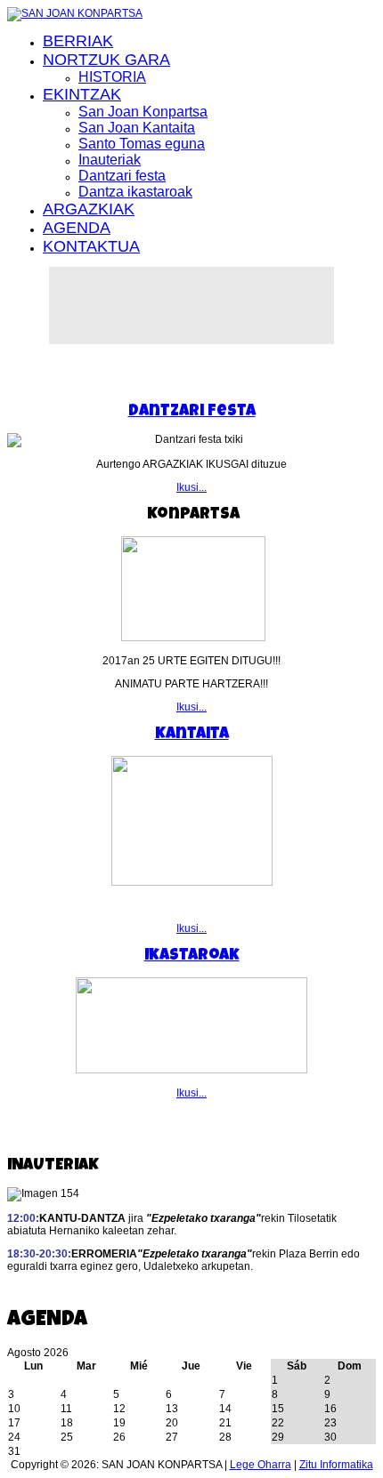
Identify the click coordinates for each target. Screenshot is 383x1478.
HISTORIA (112, 76)
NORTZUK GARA (106, 59)
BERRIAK (78, 41)
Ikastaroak (192, 956)
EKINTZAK (82, 94)
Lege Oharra (260, 1464)
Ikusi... (191, 487)
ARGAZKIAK (88, 209)
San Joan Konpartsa (143, 111)
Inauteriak (109, 159)
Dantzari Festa (192, 412)
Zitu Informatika (336, 1464)
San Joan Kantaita (136, 127)
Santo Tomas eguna (141, 143)
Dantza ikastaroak (135, 191)
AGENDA (76, 228)
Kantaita (192, 735)
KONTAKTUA (91, 246)
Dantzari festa (122, 175)
